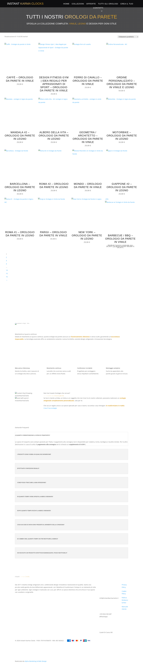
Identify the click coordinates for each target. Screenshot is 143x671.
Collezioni (78, 4)
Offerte (91, 4)
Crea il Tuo (126, 4)
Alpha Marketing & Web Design (36, 661)
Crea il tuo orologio (50, 408)
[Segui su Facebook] (16, 595)
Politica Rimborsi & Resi (125, 600)
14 (7, 270)
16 (7, 277)
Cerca (95, 304)
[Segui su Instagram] (21, 595)
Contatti (98, 8)
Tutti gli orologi (108, 4)
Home (66, 4)
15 (7, 273)
